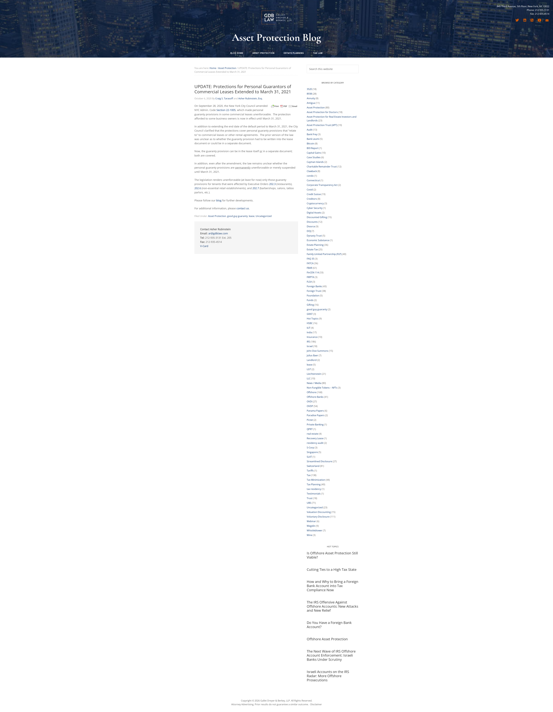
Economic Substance (318, 240)
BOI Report (313, 148)
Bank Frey (312, 134)
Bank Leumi (313, 138)
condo (310, 175)
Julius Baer (312, 355)
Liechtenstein (314, 373)
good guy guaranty (237, 216)
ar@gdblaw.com (218, 233)
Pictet (310, 419)
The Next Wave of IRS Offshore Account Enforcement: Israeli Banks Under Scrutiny (331, 655)
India (309, 332)
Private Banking (315, 424)
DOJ (309, 231)
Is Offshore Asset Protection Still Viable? (332, 555)
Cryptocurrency (315, 203)
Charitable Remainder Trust (322, 166)
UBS (309, 502)
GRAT (310, 314)
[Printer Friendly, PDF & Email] (284, 106)
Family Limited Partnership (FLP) (324, 254)
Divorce (311, 226)
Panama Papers (315, 410)
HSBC (310, 323)
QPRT (310, 429)
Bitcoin (310, 143)
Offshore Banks (315, 396)
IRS (308, 341)
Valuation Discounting (319, 512)
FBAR (309, 267)
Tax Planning (314, 484)
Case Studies (314, 157)
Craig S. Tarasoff (224, 98)
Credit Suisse (314, 194)
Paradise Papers (315, 415)
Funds (310, 300)
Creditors (312, 198)
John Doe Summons (317, 350)
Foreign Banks (314, 286)
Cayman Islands (315, 162)
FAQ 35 (310, 258)
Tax (308, 475)
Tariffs (310, 470)
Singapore (312, 452)
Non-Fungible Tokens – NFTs (322, 387)
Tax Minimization (316, 479)
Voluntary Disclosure (318, 516)
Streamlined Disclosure (319, 461)
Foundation (313, 295)
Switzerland (313, 466)
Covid (310, 189)
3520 (309, 89)
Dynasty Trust (314, 235)
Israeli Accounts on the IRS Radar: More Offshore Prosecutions (328, 675)
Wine (309, 535)
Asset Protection (217, 216)
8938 (309, 93)
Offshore (311, 392)
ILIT (308, 327)
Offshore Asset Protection (327, 639)
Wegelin (311, 525)
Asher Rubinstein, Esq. (250, 98)
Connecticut (313, 180)
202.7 (255, 188)
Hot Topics (312, 318)
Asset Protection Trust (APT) (322, 125)
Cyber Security (314, 208)
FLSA (309, 281)
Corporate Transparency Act (322, 185)
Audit (310, 129)
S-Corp (310, 447)
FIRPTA (310, 277)
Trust (310, 498)
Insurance (312, 337)
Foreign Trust (314, 291)
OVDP (310, 406)
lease (251, 216)
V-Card (204, 246)
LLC (308, 378)
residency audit (315, 443)
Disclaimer (316, 704)
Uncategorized (264, 216)
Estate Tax (312, 249)
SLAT (309, 456)
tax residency (314, 489)
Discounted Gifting (317, 217)
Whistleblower (314, 530)
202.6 (197, 188)
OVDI (309, 401)
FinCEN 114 (313, 272)
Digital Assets (314, 212)
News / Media (314, 383)
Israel (310, 346)
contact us (242, 208)
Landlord (312, 360)
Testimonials (314, 493)
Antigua (311, 103)
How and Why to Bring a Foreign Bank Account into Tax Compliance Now (332, 585)
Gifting (310, 304)
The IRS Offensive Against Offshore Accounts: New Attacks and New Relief (332, 606)
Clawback (312, 171)
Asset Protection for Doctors (322, 112)
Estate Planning (315, 244)
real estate (312, 433)
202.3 (272, 184)
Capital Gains (314, 152)
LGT (309, 369)
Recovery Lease (315, 438)
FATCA (310, 263)
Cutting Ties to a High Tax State (331, 569)
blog (218, 200)
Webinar (311, 521)
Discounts (312, 221)
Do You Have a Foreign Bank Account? (329, 624)
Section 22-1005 (226, 110)
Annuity (311, 98)
